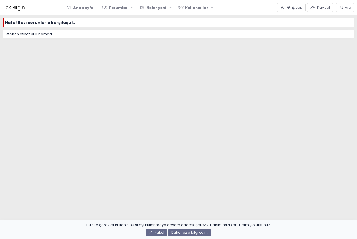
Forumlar (118, 7)
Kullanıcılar (196, 7)
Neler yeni (156, 7)
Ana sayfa (83, 7)
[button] (131, 7)
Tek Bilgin (14, 7)
